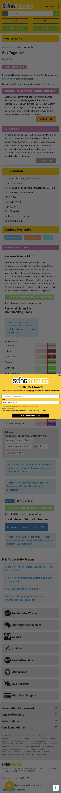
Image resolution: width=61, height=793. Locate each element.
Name (3, 399)
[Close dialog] (60, 375)
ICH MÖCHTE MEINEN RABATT (30, 415)
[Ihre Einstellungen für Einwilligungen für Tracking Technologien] (56, 788)
